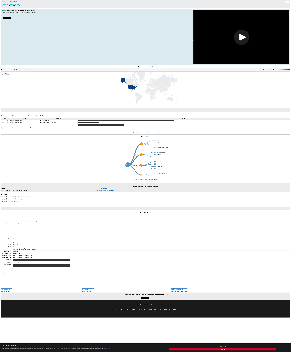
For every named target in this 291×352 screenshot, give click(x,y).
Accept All (223, 349)
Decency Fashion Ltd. (6, 288)
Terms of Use (118, 309)
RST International (86, 291)
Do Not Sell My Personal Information (167, 309)
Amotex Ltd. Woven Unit (88, 288)
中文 (151, 304)
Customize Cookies (151, 309)
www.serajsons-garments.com (106, 190)
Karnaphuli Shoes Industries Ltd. (179, 288)
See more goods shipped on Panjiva (145, 205)
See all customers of (146, 179)
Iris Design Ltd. (85, 289)
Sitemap (126, 309)
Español (146, 304)
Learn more (37, 127)
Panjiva (5, 2)
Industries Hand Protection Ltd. (179, 291)
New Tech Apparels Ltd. (177, 289)
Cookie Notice (141, 309)
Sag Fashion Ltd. (5, 291)
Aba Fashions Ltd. (5, 289)
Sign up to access (103, 188)
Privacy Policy (133, 309)
